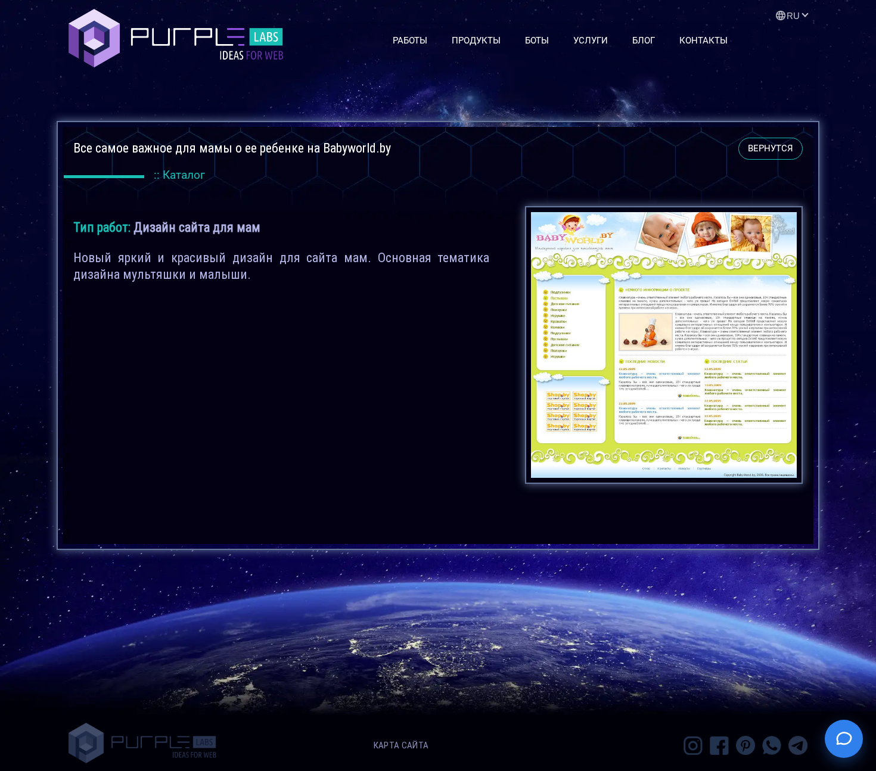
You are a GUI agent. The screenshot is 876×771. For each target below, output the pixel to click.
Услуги (590, 40)
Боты (537, 40)
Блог (643, 40)
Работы (410, 40)
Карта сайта (401, 745)
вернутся (770, 148)
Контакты (703, 40)
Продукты (476, 40)
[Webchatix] (844, 739)
